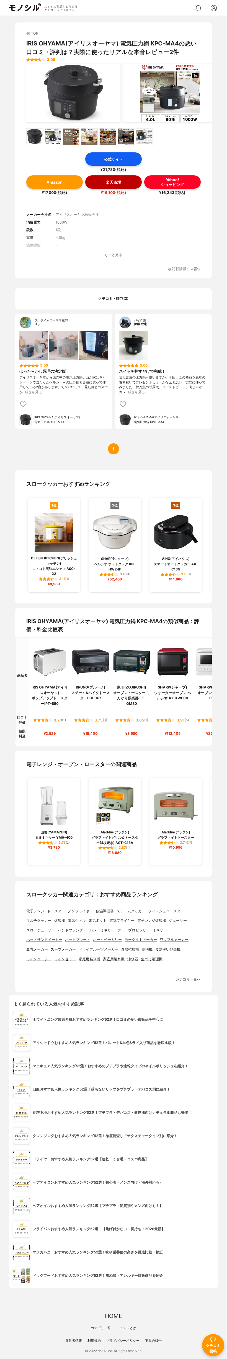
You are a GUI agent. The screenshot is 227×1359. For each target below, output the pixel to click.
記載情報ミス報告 (186, 269)
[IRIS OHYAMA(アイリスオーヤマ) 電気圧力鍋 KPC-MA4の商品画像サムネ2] (53, 136)
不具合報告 (153, 1340)
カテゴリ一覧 (101, 1328)
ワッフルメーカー (174, 940)
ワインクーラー (38, 959)
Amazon (55, 182)
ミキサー (160, 930)
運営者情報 (73, 1340)
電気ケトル (77, 920)
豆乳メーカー (37, 949)
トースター (56, 911)
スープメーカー (63, 949)
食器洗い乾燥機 (167, 949)
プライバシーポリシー (123, 1340)
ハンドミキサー (102, 930)
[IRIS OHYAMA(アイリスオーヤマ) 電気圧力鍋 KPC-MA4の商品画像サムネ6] (126, 136)
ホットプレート (77, 940)
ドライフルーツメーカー (98, 949)
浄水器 (132, 959)
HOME (113, 1315)
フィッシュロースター (166, 911)
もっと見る (113, 255)
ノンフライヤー (80, 911)
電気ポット (98, 920)
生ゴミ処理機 (151, 959)
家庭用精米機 (89, 959)
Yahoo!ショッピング (172, 182)
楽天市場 (113, 182)
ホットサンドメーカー (44, 940)
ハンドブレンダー (72, 930)
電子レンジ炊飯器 (151, 920)
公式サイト (113, 159)
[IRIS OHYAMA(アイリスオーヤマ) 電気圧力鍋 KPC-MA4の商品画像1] (73, 93)
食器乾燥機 (130, 949)
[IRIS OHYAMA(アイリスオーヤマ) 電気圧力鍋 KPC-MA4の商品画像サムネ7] (144, 136)
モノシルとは (126, 1328)
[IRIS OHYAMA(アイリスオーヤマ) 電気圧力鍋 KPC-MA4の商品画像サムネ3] (71, 136)
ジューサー (178, 920)
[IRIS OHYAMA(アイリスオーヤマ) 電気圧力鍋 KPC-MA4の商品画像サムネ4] (89, 136)
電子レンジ (35, 911)
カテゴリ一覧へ (188, 979)
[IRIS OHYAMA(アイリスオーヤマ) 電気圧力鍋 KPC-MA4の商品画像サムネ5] (107, 136)
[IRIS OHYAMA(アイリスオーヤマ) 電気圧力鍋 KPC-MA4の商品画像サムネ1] (34, 136)
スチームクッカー (131, 911)
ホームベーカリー (107, 940)
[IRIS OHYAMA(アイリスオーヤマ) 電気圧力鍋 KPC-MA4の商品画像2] (170, 93)
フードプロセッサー (133, 930)
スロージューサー (40, 930)
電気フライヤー (122, 920)
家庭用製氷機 (114, 959)
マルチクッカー (38, 920)
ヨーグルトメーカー (141, 940)
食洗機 (147, 949)
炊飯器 (59, 920)
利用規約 (94, 1340)
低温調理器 (105, 911)
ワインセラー (65, 959)
